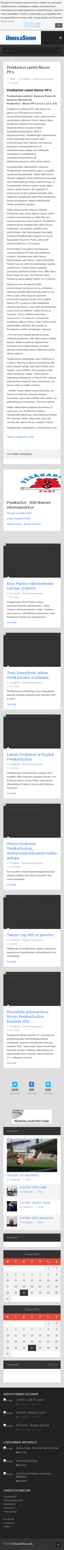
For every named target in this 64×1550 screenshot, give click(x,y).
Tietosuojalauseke (13, 1500)
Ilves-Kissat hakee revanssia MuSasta (33, 1475)
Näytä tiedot (7, 21)
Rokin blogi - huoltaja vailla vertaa (37, 1448)
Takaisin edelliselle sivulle (20, 436)
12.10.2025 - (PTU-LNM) (33, 1187)
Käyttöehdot (9, 1496)
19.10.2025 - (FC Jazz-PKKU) (23, 1175)
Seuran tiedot (14, 524)
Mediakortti (9, 1504)
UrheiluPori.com (22, 1543)
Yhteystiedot (10, 1511)
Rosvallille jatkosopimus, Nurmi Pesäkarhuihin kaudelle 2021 (28, 1016)
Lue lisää (11, 622)
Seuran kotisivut (32, 524)
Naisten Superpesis (43, 78)
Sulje (59, 25)
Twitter (7, 1526)
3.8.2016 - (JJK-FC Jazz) (30, 1399)
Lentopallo (24, 1429)
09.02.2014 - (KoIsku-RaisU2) (32, 1425)
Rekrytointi (9, 1507)
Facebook (8, 1519)
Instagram (8, 1522)
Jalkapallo (15, 1179)
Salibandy (27, 1191)
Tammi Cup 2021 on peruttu (30, 935)
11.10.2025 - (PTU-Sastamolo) (36, 1218)
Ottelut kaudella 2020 (18, 518)
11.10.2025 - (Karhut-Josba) (35, 1202)
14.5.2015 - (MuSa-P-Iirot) (30, 1412)
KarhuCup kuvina (26, 1460)
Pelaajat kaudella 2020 (19, 513)
